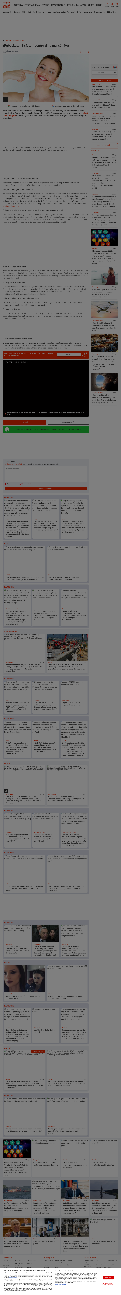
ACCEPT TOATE (108, 1277)
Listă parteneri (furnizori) (60, 1284)
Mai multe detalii (13, 1277)
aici (31, 1285)
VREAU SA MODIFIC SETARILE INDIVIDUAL (108, 1284)
